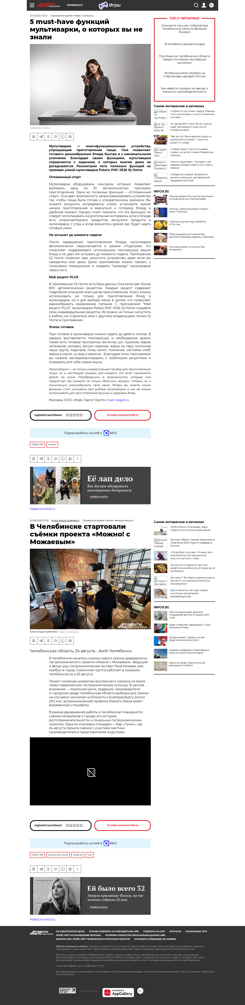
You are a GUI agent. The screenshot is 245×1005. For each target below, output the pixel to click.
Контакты (175, 931)
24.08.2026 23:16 (39, 520)
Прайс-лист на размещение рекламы (78, 935)
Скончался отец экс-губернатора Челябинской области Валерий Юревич (184, 29)
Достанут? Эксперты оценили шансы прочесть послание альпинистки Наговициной (192, 580)
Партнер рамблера (89, 991)
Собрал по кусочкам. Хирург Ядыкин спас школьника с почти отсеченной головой (192, 114)
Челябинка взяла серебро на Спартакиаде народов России (184, 75)
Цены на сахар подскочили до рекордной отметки (187, 664)
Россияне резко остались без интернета (187, 248)
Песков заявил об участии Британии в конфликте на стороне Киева (191, 197)
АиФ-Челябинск (69, 631)
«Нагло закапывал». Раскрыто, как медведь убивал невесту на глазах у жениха (191, 164)
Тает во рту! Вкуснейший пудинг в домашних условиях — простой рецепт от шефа (190, 139)
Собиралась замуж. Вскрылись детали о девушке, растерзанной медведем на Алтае (190, 177)
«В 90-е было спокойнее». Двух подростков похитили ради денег (190, 528)
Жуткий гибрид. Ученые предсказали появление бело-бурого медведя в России (192, 542)
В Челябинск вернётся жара (185, 44)
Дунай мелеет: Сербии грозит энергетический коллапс (187, 638)
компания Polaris (40, 127)
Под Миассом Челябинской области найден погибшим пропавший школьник (184, 59)
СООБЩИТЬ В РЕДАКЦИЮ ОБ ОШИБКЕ (155, 939)
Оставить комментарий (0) (122, 415)
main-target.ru (118, 400)
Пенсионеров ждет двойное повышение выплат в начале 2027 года (189, 615)
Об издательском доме (70, 931)
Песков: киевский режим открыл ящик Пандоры (188, 210)
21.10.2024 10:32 (38, 15)
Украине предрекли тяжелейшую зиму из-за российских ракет (189, 651)
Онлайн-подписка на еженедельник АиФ (114, 931)
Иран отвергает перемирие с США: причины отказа (190, 626)
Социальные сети (196, 931)
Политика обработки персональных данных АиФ (135, 935)
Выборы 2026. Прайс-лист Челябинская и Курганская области (93, 939)
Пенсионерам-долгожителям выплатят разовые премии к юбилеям (191, 235)
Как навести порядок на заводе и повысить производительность (184, 90)
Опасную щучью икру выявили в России (187, 223)
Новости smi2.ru (42, 509)
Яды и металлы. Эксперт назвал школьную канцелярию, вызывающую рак (189, 593)
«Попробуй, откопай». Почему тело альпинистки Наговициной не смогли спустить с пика (191, 555)
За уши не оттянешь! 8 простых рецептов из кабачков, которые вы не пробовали (192, 567)
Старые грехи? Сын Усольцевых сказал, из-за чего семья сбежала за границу (191, 152)
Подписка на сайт (154, 931)
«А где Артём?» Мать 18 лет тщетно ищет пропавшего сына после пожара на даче (191, 126)
